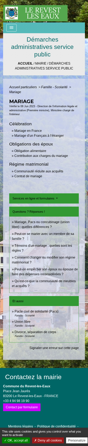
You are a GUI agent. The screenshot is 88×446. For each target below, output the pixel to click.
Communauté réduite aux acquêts (38, 171)
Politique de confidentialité (56, 426)
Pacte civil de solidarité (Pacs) (36, 311)
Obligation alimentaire (30, 151)
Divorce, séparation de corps (35, 332)
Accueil (25, 63)
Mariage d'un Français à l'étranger (39, 135)
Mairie (40, 63)
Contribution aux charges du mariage (41, 155)
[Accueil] (35, 11)
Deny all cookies (49, 440)
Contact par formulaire (22, 407)
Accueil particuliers (23, 87)
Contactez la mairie (33, 377)
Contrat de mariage (28, 176)
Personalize (77, 440)
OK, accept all (17, 440)
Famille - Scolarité (54, 87)
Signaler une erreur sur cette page (54, 348)
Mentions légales (20, 426)
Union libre (22, 321)
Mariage (15, 92)
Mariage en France (28, 130)
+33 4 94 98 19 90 (16, 401)
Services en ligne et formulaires (33, 198)
